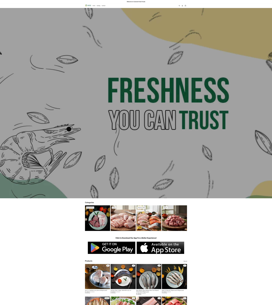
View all (185, 261)
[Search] (179, 5)
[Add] (108, 287)
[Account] (182, 5)
